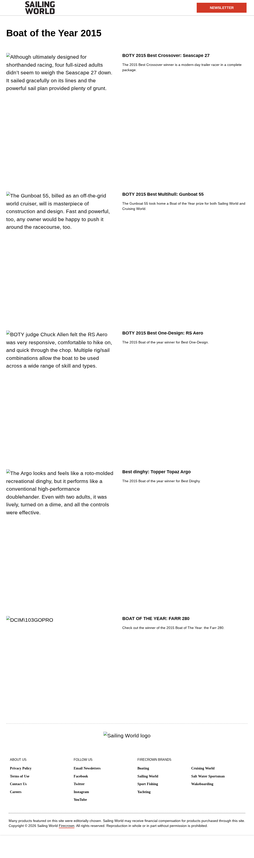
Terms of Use (19, 776)
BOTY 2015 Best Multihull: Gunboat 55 (163, 194)
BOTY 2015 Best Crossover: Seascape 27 (166, 55)
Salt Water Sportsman (208, 776)
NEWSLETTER (222, 8)
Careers (15, 792)
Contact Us (18, 784)
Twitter (79, 784)
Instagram (81, 792)
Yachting (144, 792)
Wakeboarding (202, 784)
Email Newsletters (87, 768)
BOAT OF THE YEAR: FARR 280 (156, 618)
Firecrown (66, 826)
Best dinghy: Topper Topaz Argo (156, 471)
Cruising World (203, 768)
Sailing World (147, 776)
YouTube (80, 800)
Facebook (81, 776)
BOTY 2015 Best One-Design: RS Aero (162, 333)
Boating (143, 768)
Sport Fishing (147, 784)
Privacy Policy (21, 768)
